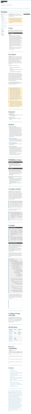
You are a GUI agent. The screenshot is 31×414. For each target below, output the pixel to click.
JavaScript (13, 8)
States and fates (15, 105)
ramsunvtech (10, 396)
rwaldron (21, 392)
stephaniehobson (10, 394)
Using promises (19, 19)
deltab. (15, 407)
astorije (19, 405)
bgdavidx (9, 403)
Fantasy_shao (12, 407)
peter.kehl (21, 399)
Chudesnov (20, 406)
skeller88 (13, 405)
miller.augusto (16, 405)
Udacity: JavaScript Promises (14, 386)
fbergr (15, 394)
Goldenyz (16, 404)
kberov (20, 394)
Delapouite (12, 406)
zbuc (11, 405)
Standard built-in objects (24, 8)
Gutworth (15, 406)
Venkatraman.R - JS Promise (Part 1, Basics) (16, 372)
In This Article (25, 14)
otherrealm (17, 395)
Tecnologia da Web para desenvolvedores (7, 8)
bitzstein (19, 402)
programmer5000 (14, 395)
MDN (1, 8)
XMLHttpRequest (11, 318)
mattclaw (17, 402)
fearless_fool (13, 398)
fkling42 (9, 405)
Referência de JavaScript (18, 8)
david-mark (15, 396)
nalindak (15, 402)
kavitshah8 (18, 403)
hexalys (21, 404)
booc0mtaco (9, 395)
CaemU (21, 395)
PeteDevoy (19, 398)
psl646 (13, 394)
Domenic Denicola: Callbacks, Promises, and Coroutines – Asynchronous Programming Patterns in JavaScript (16, 378)
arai (14, 400)
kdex (19, 395)
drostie (9, 398)
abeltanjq (18, 396)
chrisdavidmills (13, 404)
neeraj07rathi (15, 403)
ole (8, 400)
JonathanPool (17, 392)
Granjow (13, 396)
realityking (17, 406)
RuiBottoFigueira (10, 399)
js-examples (15, 319)
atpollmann (17, 394)
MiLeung (17, 398)
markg (21, 405)
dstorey (9, 402)
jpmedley (19, 404)
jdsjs (21, 394)
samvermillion (18, 407)
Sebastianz (12, 403)
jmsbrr (18, 400)
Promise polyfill (12, 385)
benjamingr (18, 399)
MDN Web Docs (4, 2)
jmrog (16, 400)
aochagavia (9, 404)
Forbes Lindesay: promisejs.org (14, 382)
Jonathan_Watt (14, 399)
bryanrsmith (11, 402)
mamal (11, 398)
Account (9, 407)
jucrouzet (9, 406)
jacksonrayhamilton (11, 400)
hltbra (19, 400)
